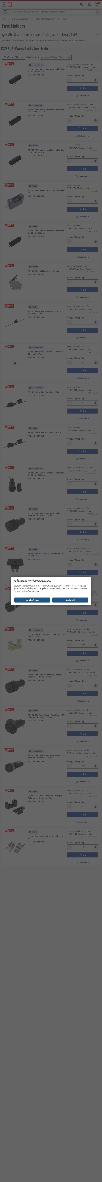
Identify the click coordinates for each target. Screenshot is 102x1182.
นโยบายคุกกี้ (31, 591)
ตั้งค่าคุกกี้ (70, 600)
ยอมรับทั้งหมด (32, 600)
